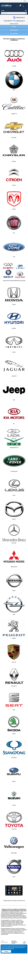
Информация (14, 942)
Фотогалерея (14, 33)
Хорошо (6, 951)
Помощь (13, 943)
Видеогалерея (14, 30)
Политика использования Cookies (7, 948)
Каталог (14, 26)
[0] (24, 6)
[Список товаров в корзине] (24, 6)
